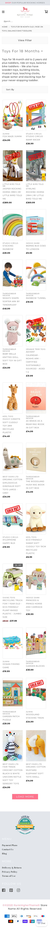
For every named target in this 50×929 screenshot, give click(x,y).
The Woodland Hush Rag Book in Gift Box (35, 484)
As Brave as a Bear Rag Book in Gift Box (35, 424)
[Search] (5, 22)
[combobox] (25, 22)
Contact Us (7, 849)
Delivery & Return (11, 867)
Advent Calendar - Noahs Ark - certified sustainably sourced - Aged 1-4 (35, 362)
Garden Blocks (35, 666)
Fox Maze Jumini (12, 136)
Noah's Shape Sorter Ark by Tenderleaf (11, 301)
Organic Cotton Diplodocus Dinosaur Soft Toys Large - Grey (12, 486)
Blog (4, 853)
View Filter (25, 40)
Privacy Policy (9, 871)
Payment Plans (9, 845)
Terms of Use (8, 875)
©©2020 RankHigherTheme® (21, 905)
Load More (25, 796)
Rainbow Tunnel (36, 298)
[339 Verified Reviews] (25, 835)
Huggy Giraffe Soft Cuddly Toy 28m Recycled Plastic (11, 426)
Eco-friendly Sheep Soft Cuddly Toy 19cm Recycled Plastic (36, 546)
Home (4, 27)
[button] (8, 90)
